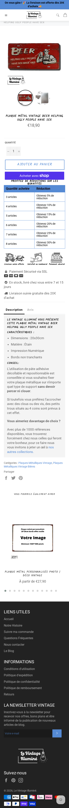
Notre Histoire (13, 625)
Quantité (10, 142)
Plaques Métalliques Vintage (35, 462)
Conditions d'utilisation (19, 669)
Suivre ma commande (19, 632)
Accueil (9, 619)
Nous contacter (14, 644)
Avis (30, 309)
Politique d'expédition (18, 675)
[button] (5, 591)
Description (14, 309)
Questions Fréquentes (18, 638)
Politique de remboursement (23, 688)
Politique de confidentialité (22, 682)
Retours (9, 694)
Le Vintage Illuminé (25, 790)
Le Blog (9, 651)
